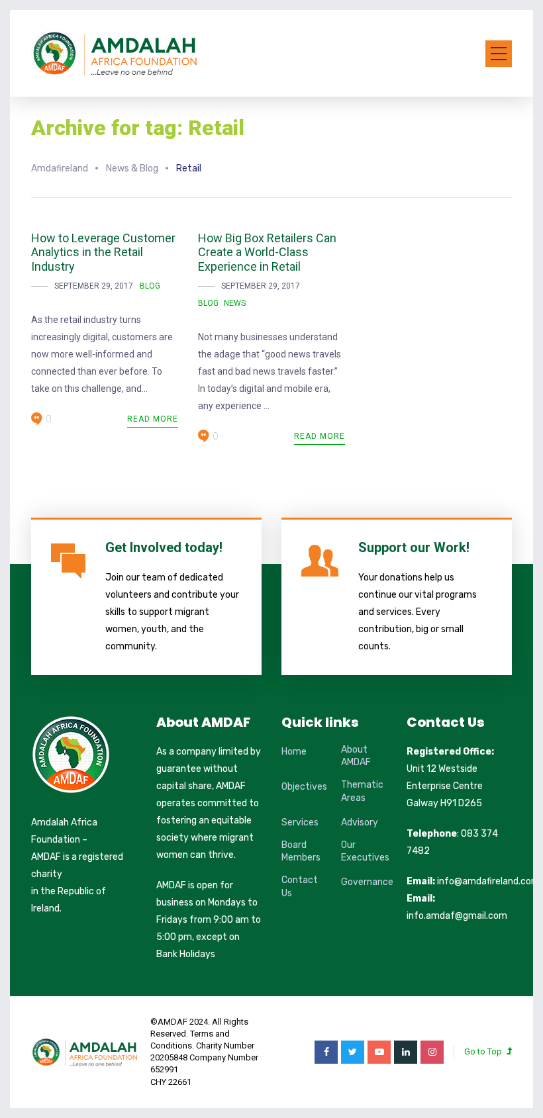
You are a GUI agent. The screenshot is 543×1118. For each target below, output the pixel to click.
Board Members (301, 851)
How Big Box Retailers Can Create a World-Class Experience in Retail (267, 252)
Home (294, 751)
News (235, 303)
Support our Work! (413, 547)
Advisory (359, 822)
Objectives (304, 786)
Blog (150, 286)
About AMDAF (356, 756)
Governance (367, 882)
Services (300, 822)
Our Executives (365, 851)
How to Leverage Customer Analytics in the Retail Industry (103, 252)
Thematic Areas (362, 791)
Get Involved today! (163, 547)
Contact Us (299, 886)
